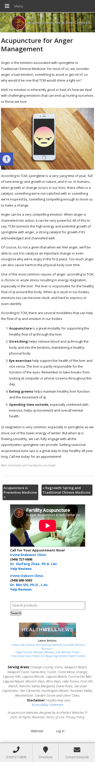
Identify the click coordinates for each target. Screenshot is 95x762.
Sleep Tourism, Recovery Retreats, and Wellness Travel (47, 652)
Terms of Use (55, 717)
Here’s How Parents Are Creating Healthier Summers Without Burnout (48, 646)
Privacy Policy (75, 717)
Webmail (37, 731)
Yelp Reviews (21, 568)
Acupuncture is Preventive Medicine (20, 492)
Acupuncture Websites (23, 712)
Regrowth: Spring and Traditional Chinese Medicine (66, 490)
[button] (6, 159)
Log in (60, 731)
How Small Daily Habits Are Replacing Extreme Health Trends (48, 656)
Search (16, 613)
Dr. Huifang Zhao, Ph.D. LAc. (34, 564)
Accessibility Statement (47, 704)
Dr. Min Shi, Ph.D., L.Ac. (29, 584)
